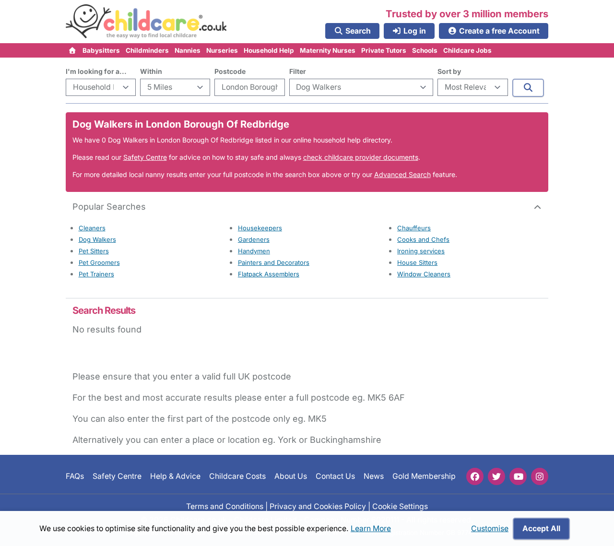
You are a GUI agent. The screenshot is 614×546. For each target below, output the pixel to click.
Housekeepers (260, 228)
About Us (290, 476)
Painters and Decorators (273, 262)
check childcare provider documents (360, 157)
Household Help (269, 50)
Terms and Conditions (224, 506)
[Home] (73, 50)
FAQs (75, 476)
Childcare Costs (237, 476)
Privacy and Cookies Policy (318, 506)
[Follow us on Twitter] (496, 476)
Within (151, 71)
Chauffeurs (414, 228)
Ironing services (421, 251)
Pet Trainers (96, 274)
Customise (489, 528)
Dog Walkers (97, 239)
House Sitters (417, 262)
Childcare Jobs (467, 50)
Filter (297, 71)
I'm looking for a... (96, 71)
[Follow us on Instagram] (539, 476)
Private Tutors (383, 50)
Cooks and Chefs (423, 239)
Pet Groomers (99, 262)
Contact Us (335, 476)
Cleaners (92, 228)
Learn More (371, 528)
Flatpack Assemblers (268, 274)
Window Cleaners (423, 274)
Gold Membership (424, 476)
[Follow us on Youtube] (518, 476)
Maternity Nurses (327, 50)
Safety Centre (145, 157)
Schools (424, 50)
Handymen (254, 251)
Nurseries (222, 50)
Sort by (449, 71)
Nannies (188, 50)
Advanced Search (402, 174)
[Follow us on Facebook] (475, 476)
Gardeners (254, 239)
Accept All (541, 528)
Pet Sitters (94, 251)
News (374, 476)
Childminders (147, 50)
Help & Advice (175, 476)
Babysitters (101, 50)
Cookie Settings (400, 506)
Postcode (230, 71)
